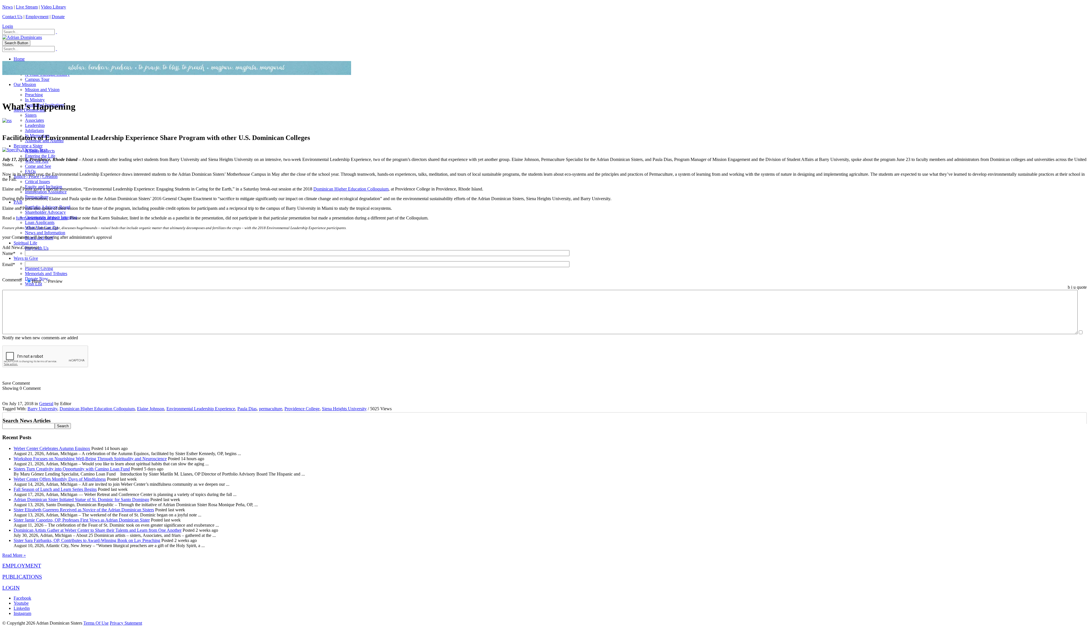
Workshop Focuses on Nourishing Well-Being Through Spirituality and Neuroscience (90, 458)
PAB (18, 202)
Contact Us (12, 16)
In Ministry (35, 99)
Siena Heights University (344, 408)
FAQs (30, 171)
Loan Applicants (39, 222)
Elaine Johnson (150, 408)
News (7, 7)
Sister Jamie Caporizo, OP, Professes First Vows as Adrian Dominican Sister (82, 520)
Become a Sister (28, 145)
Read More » (14, 555)
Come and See (38, 166)
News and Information (45, 232)
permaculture (270, 408)
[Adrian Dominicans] (22, 37)
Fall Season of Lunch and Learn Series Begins (55, 489)
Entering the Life (40, 156)
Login (7, 26)
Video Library (53, 7)
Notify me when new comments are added (40, 337)
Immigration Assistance (46, 191)
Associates (34, 120)
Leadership (35, 125)
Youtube (21, 603)
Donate (58, 16)
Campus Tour (37, 79)
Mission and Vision (42, 89)
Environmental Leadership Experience (200, 408)
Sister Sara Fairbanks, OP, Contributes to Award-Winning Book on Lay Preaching (87, 540)
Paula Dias (247, 408)
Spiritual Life (25, 242)
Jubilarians (34, 130)
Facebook (22, 598)
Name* (8, 253)
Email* (8, 264)
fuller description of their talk (41, 217)
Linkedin (22, 608)
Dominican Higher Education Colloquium (351, 189)
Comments (12, 279)
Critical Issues (37, 181)
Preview (55, 281)
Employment (37, 16)
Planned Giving (39, 268)
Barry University (42, 408)
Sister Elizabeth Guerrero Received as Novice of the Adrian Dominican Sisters (84, 509)
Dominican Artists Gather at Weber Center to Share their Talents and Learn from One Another (98, 530)
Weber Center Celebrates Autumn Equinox (52, 448)
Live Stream (27, 7)
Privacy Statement (126, 623)
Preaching (34, 94)
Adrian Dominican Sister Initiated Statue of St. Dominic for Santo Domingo (81, 499)
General (46, 403)
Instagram (22, 613)
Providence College (302, 408)
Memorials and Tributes (46, 273)
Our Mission (25, 84)
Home (19, 58)
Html (36, 281)
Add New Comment (20, 247)
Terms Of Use (96, 623)
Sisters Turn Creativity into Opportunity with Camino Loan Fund (72, 468)
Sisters (31, 115)
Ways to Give (26, 258)
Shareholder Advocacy (45, 212)
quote (1082, 287)
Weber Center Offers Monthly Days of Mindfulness (60, 479)
